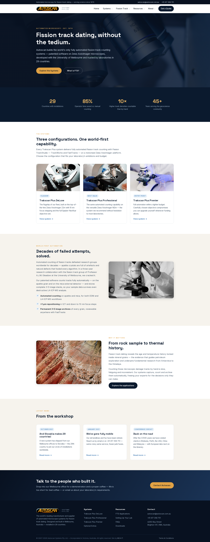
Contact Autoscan (161, 485)
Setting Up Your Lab (124, 518)
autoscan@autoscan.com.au (148, 2)
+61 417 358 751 (168, 2)
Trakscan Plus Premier (93, 522)
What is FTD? (73, 71)
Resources (138, 9)
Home (96, 9)
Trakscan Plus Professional (95, 518)
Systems (107, 9)
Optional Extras (90, 526)
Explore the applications (123, 385)
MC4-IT (120, 538)
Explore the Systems (49, 71)
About (150, 9)
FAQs (118, 522)
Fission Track (122, 9)
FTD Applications (123, 514)
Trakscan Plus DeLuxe (93, 514)
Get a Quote (166, 9)
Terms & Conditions (166, 538)
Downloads (120, 526)
